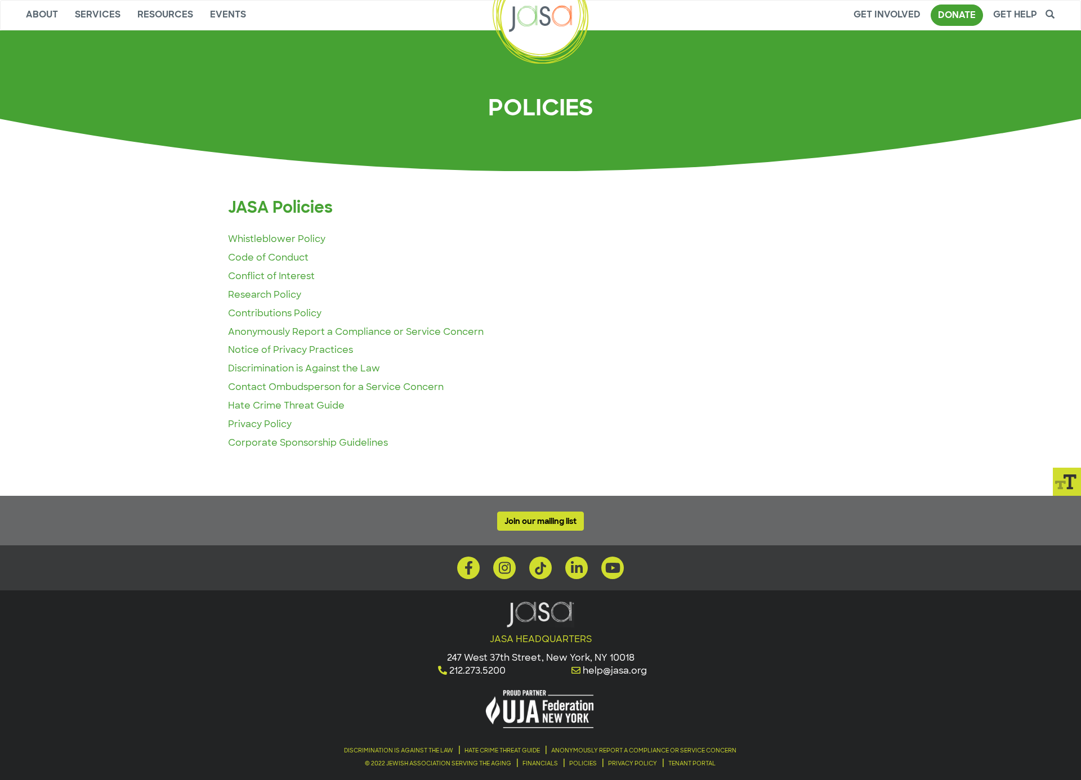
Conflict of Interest (271, 276)
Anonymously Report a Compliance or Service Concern (356, 332)
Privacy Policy (260, 424)
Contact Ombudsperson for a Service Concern (336, 387)
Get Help (1015, 14)
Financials (540, 763)
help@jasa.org (615, 670)
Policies (583, 763)
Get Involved (887, 14)
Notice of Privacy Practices (290, 350)
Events (228, 14)
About (42, 14)
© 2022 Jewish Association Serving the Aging (438, 763)
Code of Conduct (268, 257)
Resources (165, 14)
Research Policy (264, 295)
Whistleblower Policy (276, 239)
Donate (957, 15)
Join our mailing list (540, 521)
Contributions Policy (274, 313)
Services (97, 14)
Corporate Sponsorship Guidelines (308, 443)
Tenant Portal (692, 763)
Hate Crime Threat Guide (286, 405)
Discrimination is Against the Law (304, 368)
